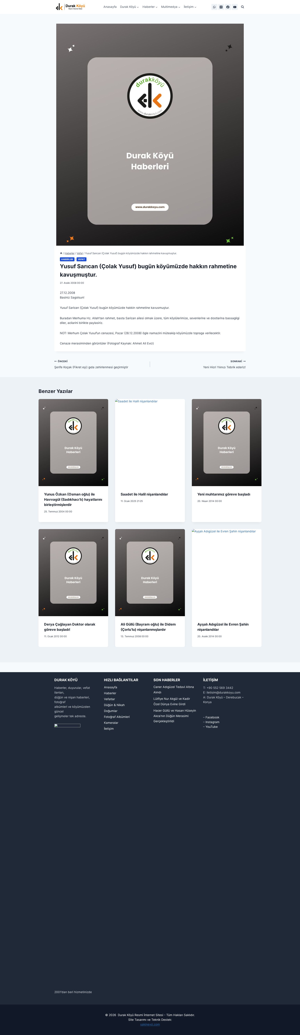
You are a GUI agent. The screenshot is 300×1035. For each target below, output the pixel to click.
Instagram (212, 722)
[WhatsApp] (214, 7)
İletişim (109, 728)
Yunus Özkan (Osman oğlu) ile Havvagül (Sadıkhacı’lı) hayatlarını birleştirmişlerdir (73, 499)
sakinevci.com (150, 1024)
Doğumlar (110, 711)
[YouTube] (235, 7)
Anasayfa (110, 7)
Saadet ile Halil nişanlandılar (144, 494)
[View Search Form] (242, 7)
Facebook (212, 717)
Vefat (81, 259)
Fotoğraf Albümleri (117, 717)
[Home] (61, 253)
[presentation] (73, 442)
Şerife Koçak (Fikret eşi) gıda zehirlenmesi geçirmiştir (91, 364)
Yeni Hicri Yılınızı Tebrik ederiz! (224, 364)
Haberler (67, 259)
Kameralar (111, 722)
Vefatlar (109, 699)
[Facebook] (228, 7)
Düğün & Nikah (114, 705)
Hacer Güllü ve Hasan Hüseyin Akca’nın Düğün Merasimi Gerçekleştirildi (174, 716)
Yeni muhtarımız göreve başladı (223, 494)
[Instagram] (221, 7)
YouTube (212, 726)
